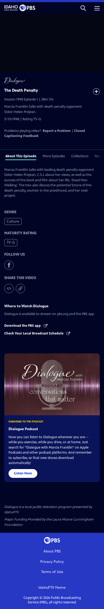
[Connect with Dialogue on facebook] (9, 265)
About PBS (52, 551)
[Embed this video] (9, 288)
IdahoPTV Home (52, 587)
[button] (83, 8)
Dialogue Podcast (23, 429)
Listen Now (23, 473)
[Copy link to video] (20, 288)
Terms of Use (52, 572)
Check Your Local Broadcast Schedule (34, 333)
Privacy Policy (52, 561)
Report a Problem (57, 131)
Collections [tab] (79, 156)
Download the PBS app (23, 326)
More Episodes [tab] (54, 156)
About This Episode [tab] (20, 156)
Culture (13, 221)
